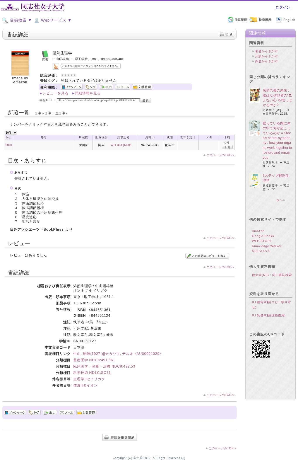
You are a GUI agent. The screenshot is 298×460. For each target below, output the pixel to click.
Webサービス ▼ (56, 20)
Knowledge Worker (267, 246)
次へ (279, 200)
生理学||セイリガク (89, 379)
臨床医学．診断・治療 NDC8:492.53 (104, 366)
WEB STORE (262, 241)
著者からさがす (266, 51)
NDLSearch (261, 251)
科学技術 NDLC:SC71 (92, 373)
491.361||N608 (121, 145)
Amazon (258, 231)
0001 (8, 145)
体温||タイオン (85, 385)
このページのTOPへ (221, 155)
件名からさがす (266, 61)
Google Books (263, 236)
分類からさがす (266, 56)
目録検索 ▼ (20, 20)
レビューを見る (56, 93)
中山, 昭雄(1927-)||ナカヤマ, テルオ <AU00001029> (117, 354)
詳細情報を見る (88, 93)
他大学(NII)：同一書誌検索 (272, 275)
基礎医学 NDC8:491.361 (94, 360)
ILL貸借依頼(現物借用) (269, 315)
